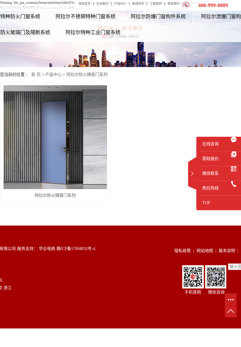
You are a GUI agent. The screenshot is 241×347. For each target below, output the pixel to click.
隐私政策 (182, 250)
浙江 (8, 288)
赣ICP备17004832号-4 (75, 248)
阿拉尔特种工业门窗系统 (93, 32)
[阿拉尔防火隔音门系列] (55, 137)
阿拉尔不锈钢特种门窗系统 (86, 16)
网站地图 (205, 250)
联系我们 (174, 3)
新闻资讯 (138, 3)
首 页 (36, 74)
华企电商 (46, 248)
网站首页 (85, 3)
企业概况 (102, 3)
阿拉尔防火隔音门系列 (87, 74)
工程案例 (156, 3)
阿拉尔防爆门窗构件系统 (158, 16)
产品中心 (120, 3)
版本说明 (227, 250)
